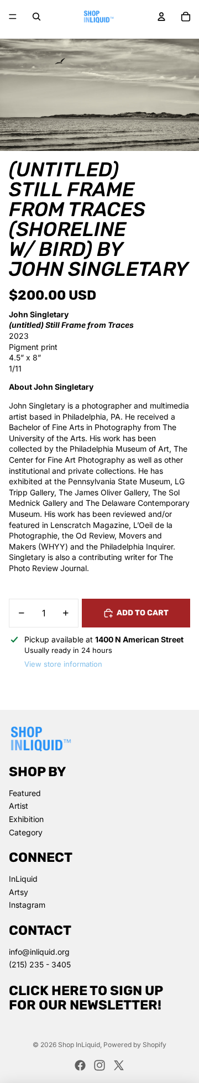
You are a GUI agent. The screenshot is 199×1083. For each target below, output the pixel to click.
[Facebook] (80, 1065)
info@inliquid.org (39, 951)
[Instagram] (99, 1065)
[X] (118, 1065)
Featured (25, 793)
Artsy (18, 892)
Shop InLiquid (79, 1044)
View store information (63, 664)
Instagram (27, 904)
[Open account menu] (161, 16)
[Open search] (36, 16)
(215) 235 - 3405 (40, 964)
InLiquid (23, 878)
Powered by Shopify (134, 1044)
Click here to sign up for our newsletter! (86, 998)
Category (26, 832)
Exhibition (26, 819)
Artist (18, 805)
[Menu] (12, 16)
